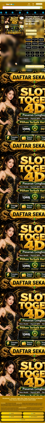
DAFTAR (12, 416)
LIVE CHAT (23, 419)
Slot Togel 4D (19, 403)
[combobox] (21, 7)
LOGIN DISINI (31, 34)
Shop (3, 5)
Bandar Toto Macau (22, 407)
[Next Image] (22, 26)
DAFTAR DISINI (31, 30)
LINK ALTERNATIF (34, 416)
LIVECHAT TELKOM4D (35, 67)
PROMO (12, 413)
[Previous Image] (7, 26)
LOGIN (34, 413)
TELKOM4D (3, 403)
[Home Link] (10, 4)
